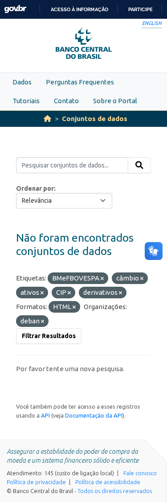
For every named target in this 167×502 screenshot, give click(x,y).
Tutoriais (26, 101)
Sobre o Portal (115, 101)
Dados (22, 82)
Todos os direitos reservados (114, 491)
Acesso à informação (79, 9)
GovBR (15, 9)
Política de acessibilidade (107, 482)
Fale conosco (140, 473)
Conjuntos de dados (94, 118)
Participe (140, 9)
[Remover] (102, 278)
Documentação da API (93, 415)
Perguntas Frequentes (80, 82)
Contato (66, 101)
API (45, 415)
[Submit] (139, 165)
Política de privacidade (36, 482)
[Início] (47, 118)
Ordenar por (35, 188)
